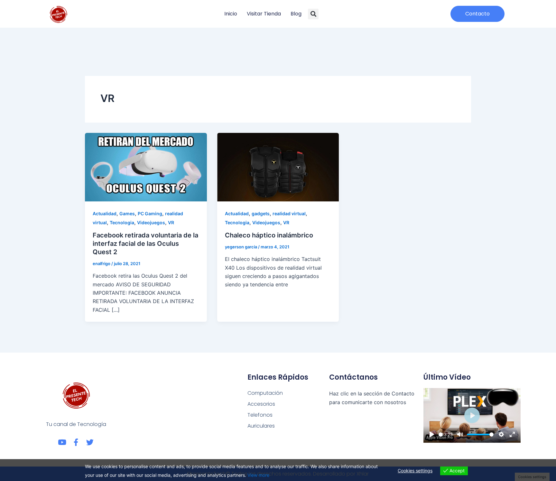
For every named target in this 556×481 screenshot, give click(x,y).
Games (127, 213)
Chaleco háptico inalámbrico (269, 235)
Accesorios (261, 404)
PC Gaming (150, 213)
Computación (265, 393)
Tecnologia (122, 222)
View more (258, 475)
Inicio (230, 13)
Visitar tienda (264, 13)
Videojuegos (151, 222)
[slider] (441, 434)
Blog (296, 13)
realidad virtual (289, 213)
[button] (313, 14)
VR (171, 222)
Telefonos (260, 415)
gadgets (261, 213)
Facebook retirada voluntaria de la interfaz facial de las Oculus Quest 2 (145, 243)
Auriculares (261, 426)
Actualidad (104, 213)
